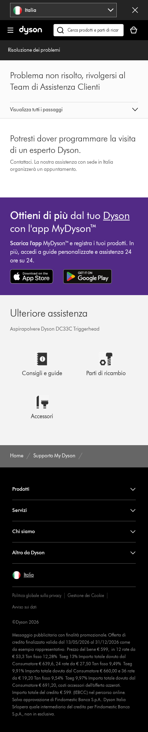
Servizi (19, 510)
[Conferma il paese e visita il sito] (135, 10)
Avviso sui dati (24, 607)
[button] (74, 110)
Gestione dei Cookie (86, 595)
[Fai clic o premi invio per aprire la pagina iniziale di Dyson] (30, 33)
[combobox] (63, 10)
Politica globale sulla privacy (36, 595)
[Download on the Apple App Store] (31, 276)
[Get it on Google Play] (87, 276)
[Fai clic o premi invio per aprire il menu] (10, 30)
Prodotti (20, 489)
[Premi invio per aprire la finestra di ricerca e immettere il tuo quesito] (89, 30)
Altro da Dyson (28, 553)
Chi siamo (23, 531)
